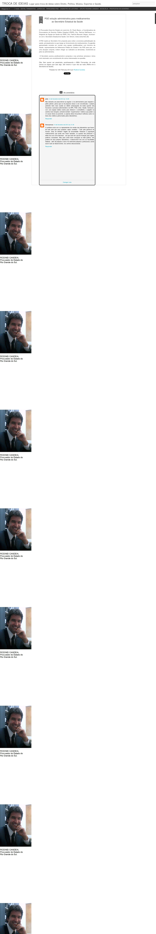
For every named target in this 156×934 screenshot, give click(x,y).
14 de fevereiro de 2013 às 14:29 (59, 99)
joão (46, 99)
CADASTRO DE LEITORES (69, 9)
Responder (48, 118)
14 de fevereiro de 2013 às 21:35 (64, 124)
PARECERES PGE (52, 9)
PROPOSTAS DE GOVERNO (119, 9)
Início (17, 9)
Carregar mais (67, 182)
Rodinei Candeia (79, 70)
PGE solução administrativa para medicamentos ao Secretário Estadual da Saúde (67, 20)
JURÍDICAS (41, 9)
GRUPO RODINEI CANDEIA (89, 9)
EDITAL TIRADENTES (28, 9)
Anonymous (49, 124)
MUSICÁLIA (104, 9)
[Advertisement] (107, 49)
